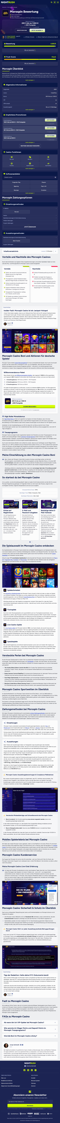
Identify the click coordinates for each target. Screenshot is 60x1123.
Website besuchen (22, 30)
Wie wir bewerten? (29, 50)
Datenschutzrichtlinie (7, 1083)
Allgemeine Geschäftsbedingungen (10, 1086)
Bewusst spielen (35, 1080)
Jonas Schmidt (11, 36)
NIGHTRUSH (34, 1075)
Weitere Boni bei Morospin (30, 146)
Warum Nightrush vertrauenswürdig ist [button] (48, 37)
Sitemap (33, 1083)
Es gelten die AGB (51, 123)
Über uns (3, 1078)
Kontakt (33, 1078)
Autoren (33, 1086)
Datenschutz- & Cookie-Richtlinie (37, 1108)
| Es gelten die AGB (36, 27)
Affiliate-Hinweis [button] (29, 37)
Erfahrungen (9, 7)
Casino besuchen (29, 406)
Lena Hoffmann (11, 37)
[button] (30, 542)
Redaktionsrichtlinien (6, 1080)
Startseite (4, 7)
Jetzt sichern (36, 30)
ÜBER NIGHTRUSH (6, 1075)
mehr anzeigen (29, 80)
